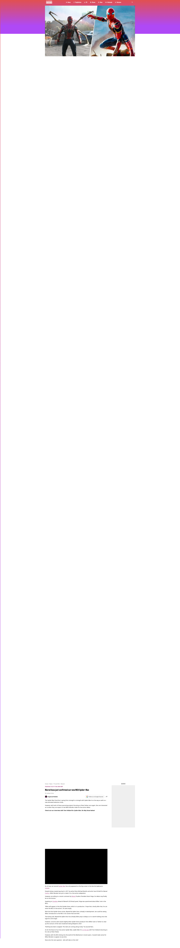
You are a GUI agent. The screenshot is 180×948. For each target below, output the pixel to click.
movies (47, 888)
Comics (47, 893)
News (50, 784)
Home (46, 784)
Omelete (55, 901)
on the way (85, 930)
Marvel (63, 784)
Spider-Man (62, 886)
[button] (106, 796)
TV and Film (57, 784)
